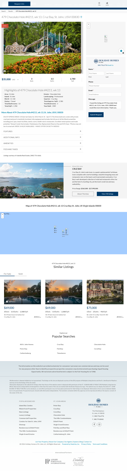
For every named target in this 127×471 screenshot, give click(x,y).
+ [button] (88, 24)
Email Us (110, 65)
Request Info (19, 4)
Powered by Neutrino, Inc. (71, 444)
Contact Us (88, 442)
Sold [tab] (21, 274)
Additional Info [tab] (11, 137)
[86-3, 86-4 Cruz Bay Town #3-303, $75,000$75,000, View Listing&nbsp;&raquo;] (55, 229)
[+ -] (106, 38)
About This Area (83, 194)
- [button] (88, 27)
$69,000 (9, 307)
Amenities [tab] (8, 143)
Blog (81, 442)
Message (92, 99)
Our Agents (68, 442)
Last (107, 77)
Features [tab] (7, 131)
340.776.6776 (102, 65)
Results (10, 11)
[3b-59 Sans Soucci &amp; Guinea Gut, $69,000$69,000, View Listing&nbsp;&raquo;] (66, 231)
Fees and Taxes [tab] (10, 149)
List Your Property (41, 442)
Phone (91, 82)
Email (91, 90)
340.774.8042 (98, 419)
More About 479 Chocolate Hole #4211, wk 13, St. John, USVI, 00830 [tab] (32, 112)
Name (91, 69)
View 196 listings (107, 194)
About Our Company (56, 442)
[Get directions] (121, 50)
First (90, 77)
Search (3, 11)
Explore (75, 442)
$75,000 (92, 307)
